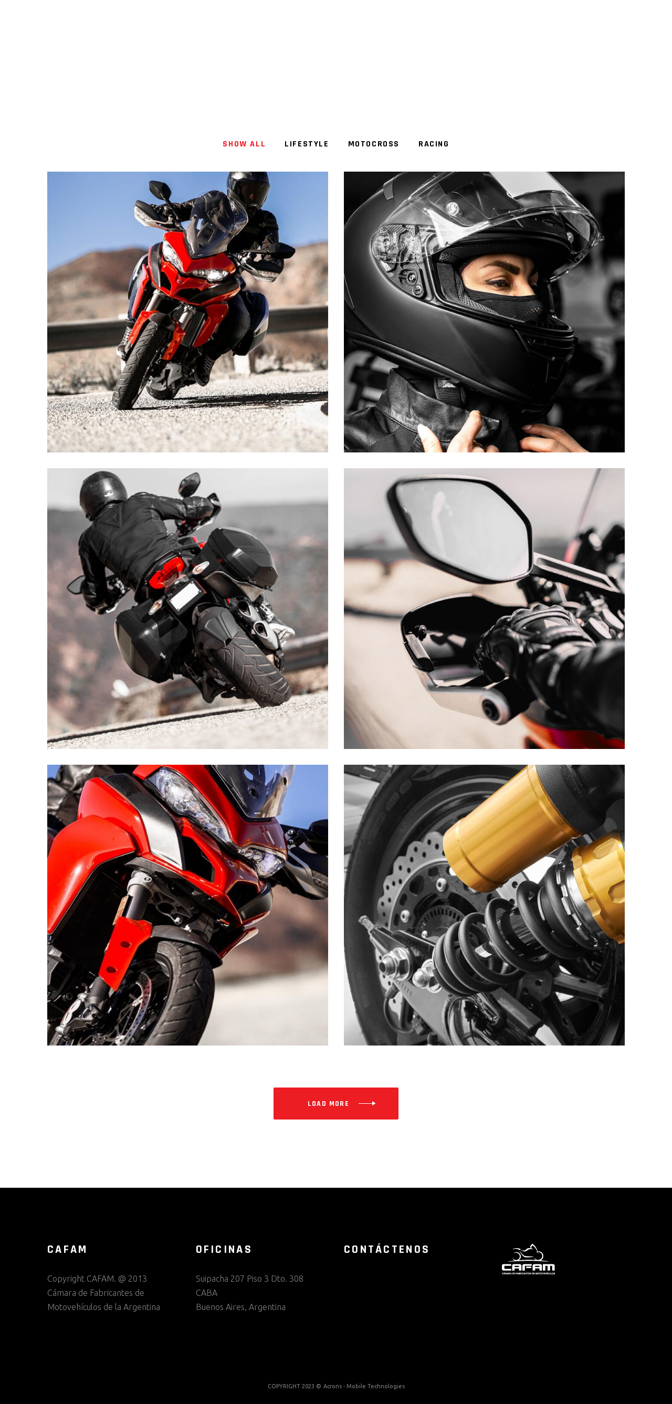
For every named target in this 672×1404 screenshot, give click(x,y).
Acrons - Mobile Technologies (364, 1386)
